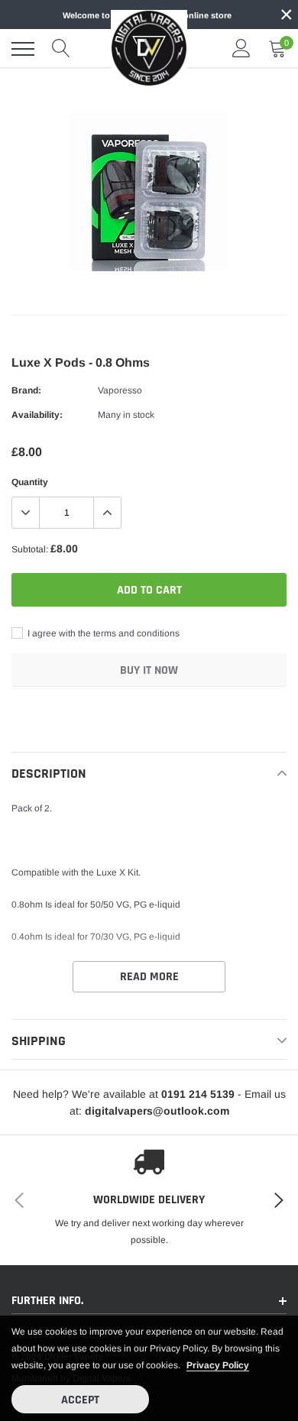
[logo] (149, 48)
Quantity (29, 482)
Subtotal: (29, 549)
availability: (37, 414)
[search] (61, 49)
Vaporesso (120, 390)
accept (80, 1400)
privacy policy (217, 1365)
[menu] (22, 48)
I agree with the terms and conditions (102, 633)
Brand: (26, 390)
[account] (241, 49)
